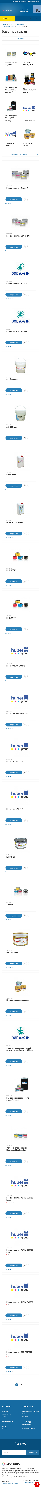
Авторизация (16, 1)
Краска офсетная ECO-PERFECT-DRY (19, 1353)
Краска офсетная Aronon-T (17, 188)
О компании (5, 1411)
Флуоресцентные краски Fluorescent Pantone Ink (16, 1149)
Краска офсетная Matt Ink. (17, 331)
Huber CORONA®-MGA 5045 (17, 714)
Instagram (10, 1483)
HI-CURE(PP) (11, 618)
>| (24, 1384)
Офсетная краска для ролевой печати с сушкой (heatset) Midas (19, 1049)
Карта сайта (25, 1416)
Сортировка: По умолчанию (19, 154)
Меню (7, 19)
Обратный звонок (23, 11)
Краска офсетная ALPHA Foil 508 (19, 1302)
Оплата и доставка (33, 1)
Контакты (4, 1416)
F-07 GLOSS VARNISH (14, 522)
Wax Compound (12, 952)
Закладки (23, 1)
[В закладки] (27, 199)
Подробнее (14, 199)
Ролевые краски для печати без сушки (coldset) (19, 1099)
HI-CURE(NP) (11, 570)
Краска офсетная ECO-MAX (17, 284)
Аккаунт (4, 1426)
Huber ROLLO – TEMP (14, 761)
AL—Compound (12, 379)
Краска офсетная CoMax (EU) (18, 236)
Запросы (37, 11)
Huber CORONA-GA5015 (15, 666)
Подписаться (32, 1452)
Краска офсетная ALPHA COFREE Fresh (19, 1199)
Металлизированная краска (17, 1000)
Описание (8, 203)
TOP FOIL (10, 905)
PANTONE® (10, 857)
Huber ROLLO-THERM (14, 809)
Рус (37, 18)
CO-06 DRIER (11, 475)
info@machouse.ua (28, 1429)
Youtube (16, 1483)
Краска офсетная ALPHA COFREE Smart (19, 1251)
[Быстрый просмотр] (24, 199)
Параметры (20, 38)
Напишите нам (29, 1482)
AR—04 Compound (13, 427)
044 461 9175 (23, 10)
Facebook (4, 1483)
